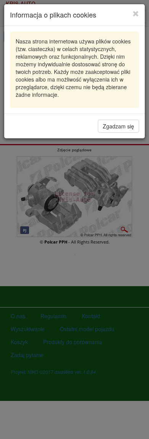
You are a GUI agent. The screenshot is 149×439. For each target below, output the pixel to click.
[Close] (136, 13)
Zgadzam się (118, 126)
